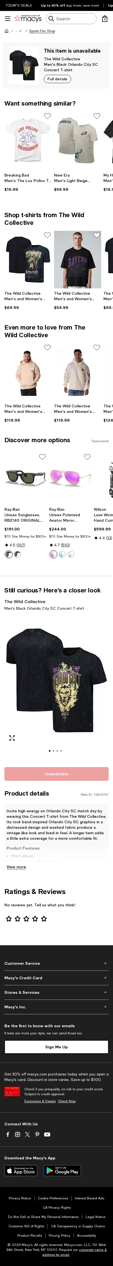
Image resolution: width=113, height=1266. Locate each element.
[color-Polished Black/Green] (8, 554)
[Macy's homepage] (6, 31)
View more (16, 866)
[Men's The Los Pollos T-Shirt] (28, 140)
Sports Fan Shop (42, 31)
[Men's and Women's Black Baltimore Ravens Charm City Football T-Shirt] (77, 259)
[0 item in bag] (105, 18)
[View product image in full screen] (12, 738)
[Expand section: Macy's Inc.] (56, 1007)
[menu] (7, 18)
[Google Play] (62, 1170)
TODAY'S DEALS (18, 5)
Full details (57, 78)
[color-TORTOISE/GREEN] (17, 554)
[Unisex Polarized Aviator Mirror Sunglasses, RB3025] (70, 478)
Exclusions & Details (40, 1101)
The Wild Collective (62, 58)
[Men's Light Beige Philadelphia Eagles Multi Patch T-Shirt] (77, 140)
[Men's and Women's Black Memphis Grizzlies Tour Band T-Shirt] (28, 259)
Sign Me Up (56, 1046)
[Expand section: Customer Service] (56, 963)
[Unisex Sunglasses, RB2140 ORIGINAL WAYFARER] (25, 478)
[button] (19, 31)
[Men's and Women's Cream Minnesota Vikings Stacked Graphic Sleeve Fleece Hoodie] (77, 372)
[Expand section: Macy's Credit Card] (56, 978)
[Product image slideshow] (56, 687)
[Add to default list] (47, 116)
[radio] (8, 554)
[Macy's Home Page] (27, 18)
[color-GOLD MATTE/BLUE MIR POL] (62, 554)
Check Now (67, 1101)
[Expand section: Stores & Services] (56, 992)
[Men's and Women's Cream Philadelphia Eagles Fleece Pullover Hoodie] (28, 372)
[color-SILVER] (71, 554)
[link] (28, 182)
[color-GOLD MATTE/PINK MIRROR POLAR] (53, 554)
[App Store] (20, 1170)
